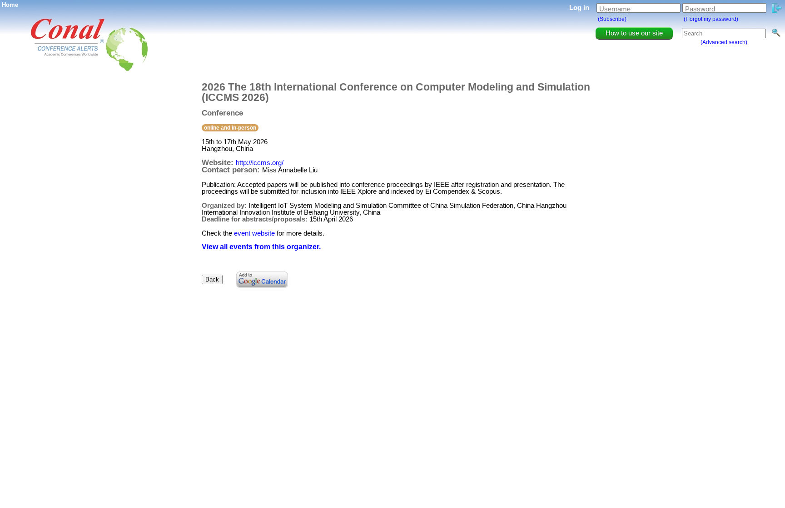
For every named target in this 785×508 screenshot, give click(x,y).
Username (615, 8)
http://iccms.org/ (259, 162)
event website (254, 233)
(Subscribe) (612, 19)
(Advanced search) (724, 42)
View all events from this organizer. (261, 247)
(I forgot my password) (711, 19)
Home (10, 5)
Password (700, 8)
